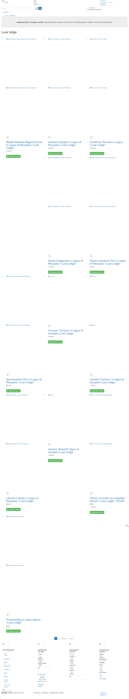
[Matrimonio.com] (7, 690)
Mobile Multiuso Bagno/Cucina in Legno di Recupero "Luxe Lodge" (24, 145)
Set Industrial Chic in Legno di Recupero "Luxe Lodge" (23, 380)
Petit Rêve (4, 693)
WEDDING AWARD (41, 685)
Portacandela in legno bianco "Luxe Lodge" (23, 621)
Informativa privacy (6, 686)
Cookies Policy (6, 681)
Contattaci (6, 659)
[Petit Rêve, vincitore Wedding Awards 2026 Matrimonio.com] (42, 677)
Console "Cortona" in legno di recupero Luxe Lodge (65, 331)
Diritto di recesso (6, 674)
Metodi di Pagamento (6, 664)
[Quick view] (7, 137)
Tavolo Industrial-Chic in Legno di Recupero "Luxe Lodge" (108, 262)
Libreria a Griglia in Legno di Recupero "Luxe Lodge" (64, 143)
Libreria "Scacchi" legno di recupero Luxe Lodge (63, 450)
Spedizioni (6, 669)
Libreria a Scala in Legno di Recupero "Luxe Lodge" (22, 499)
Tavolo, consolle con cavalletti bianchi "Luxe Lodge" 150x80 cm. (107, 501)
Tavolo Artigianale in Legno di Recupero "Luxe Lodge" (65, 262)
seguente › (64, 638)
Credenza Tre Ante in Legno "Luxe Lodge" (106, 143)
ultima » (71, 638)
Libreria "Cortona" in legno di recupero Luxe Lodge (107, 380)
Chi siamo (5, 654)
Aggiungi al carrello (14, 156)
